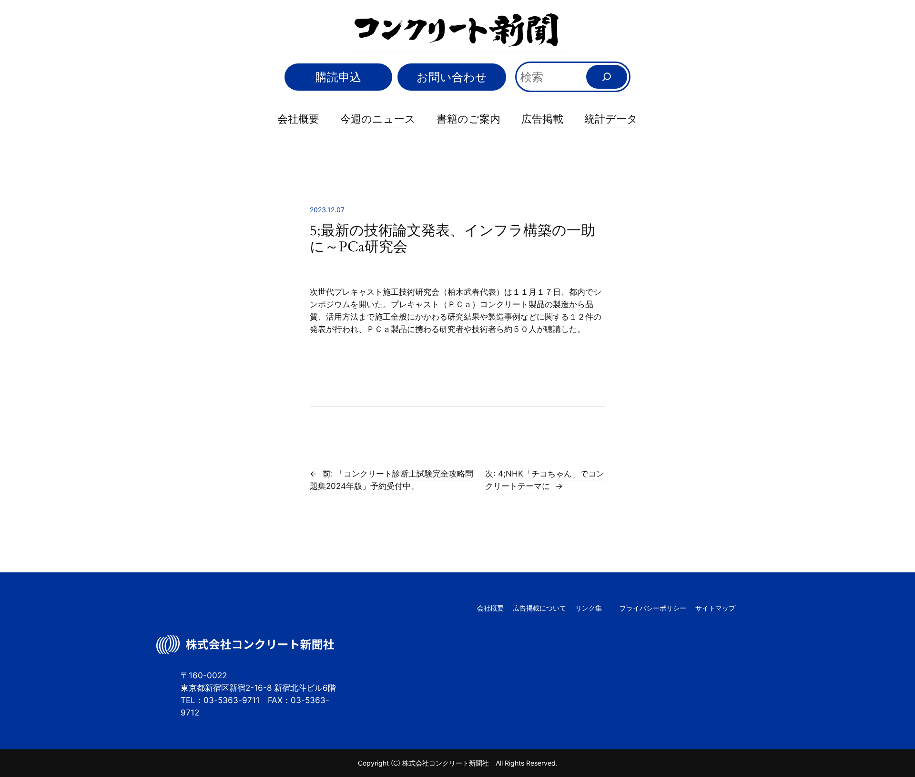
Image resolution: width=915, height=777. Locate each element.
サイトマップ (715, 608)
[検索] (606, 77)
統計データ (611, 119)
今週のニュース (378, 119)
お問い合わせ (452, 77)
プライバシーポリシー (653, 608)
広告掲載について (539, 608)
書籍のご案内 (468, 119)
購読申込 (338, 77)
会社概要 (298, 119)
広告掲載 (542, 119)
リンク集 (588, 608)
